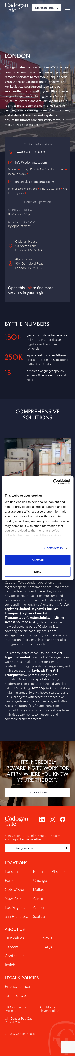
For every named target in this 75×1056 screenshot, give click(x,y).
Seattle (39, 916)
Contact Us (14, 955)
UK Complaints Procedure (15, 1009)
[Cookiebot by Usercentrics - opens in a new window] (53, 481)
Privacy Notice (17, 986)
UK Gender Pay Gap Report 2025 (19, 1020)
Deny (37, 571)
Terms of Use (16, 995)
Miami (38, 871)
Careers (12, 946)
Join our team (37, 792)
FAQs (47, 946)
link (29, 287)
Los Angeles (15, 907)
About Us (15, 929)
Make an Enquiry (46, 7)
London (11, 871)
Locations (16, 862)
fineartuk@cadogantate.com (34, 182)
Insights (11, 964)
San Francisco (16, 916)
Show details (53, 548)
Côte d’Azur (15, 889)
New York (13, 898)
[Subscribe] (66, 848)
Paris (9, 880)
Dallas (38, 889)
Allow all (38, 560)
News (47, 937)
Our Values (14, 937)
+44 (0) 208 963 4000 (30, 152)
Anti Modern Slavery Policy (49, 1009)
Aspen (38, 907)
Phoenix (58, 871)
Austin (38, 898)
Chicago (40, 880)
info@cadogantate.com (31, 162)
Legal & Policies (22, 977)
